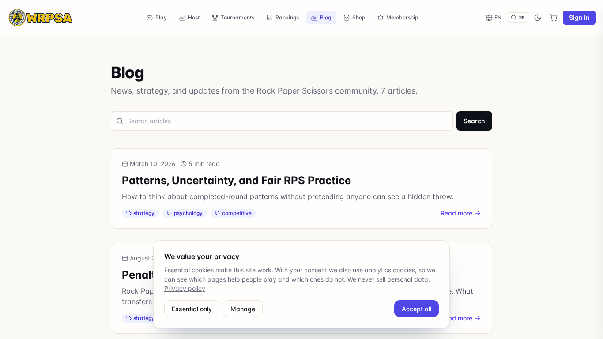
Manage (242, 309)
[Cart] (553, 17)
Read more (456, 213)
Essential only (192, 309)
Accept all (416, 309)
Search (474, 120)
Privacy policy (184, 288)
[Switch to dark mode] (537, 17)
